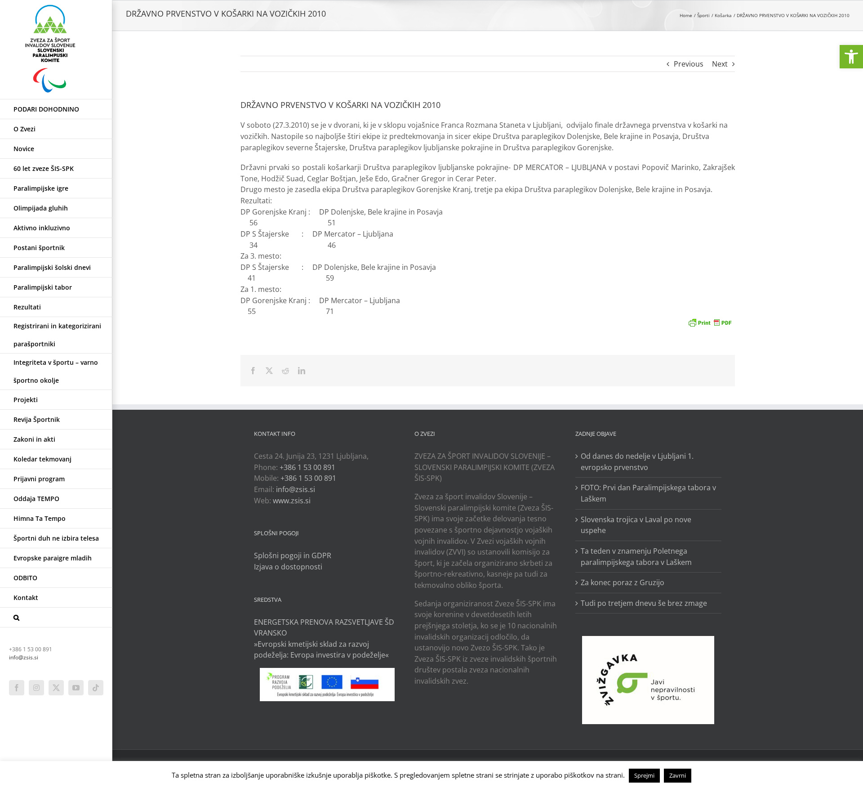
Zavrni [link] (677, 775)
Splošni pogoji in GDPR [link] (292, 555)
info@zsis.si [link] (23, 657)
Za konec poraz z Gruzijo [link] (622, 582)
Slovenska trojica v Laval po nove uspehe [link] (636, 525)
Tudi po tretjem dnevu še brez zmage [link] (644, 603)
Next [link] (720, 64)
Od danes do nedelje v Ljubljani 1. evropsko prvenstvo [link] (637, 461)
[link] (851, 56)
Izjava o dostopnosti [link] (288, 567)
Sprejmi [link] (644, 775)
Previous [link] (688, 64)
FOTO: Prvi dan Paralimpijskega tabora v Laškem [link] (648, 493)
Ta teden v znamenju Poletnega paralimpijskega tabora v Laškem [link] (636, 556)
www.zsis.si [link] (292, 501)
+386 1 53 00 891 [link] (307, 467)
